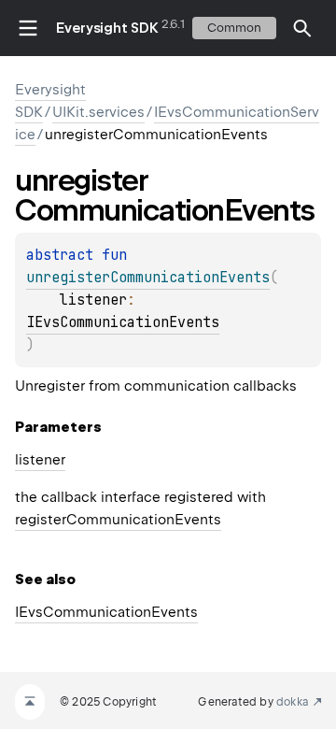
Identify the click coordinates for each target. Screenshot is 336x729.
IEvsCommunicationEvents (122, 322)
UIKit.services (98, 112)
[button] (302, 28)
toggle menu (28, 28)
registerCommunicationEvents (118, 519)
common (234, 28)
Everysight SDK (107, 28)
